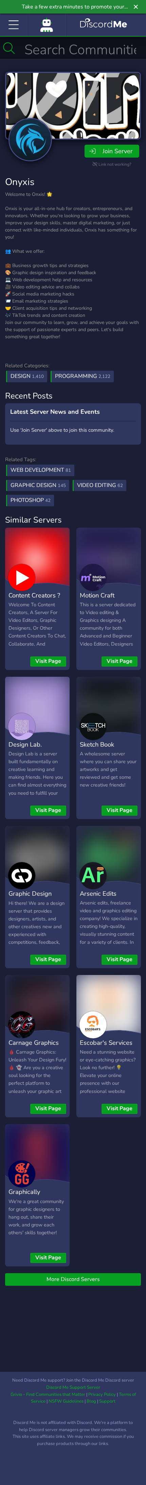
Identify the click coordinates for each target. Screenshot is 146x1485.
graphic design (38, 485)
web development (41, 470)
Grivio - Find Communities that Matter (48, 1394)
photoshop (31, 500)
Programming (82, 376)
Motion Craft (97, 595)
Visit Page (48, 661)
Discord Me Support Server (73, 1387)
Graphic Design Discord (30, 898)
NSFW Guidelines (66, 1401)
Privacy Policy (102, 1394)
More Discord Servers (73, 1279)
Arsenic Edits (98, 893)
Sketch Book (97, 744)
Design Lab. (25, 744)
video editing (100, 485)
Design (27, 376)
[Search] (9, 48)
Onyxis (19, 182)
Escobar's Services (106, 1042)
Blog (91, 1401)
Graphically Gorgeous (24, 1196)
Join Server (117, 151)
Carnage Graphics (33, 1042)
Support (107, 1401)
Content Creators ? (34, 595)
